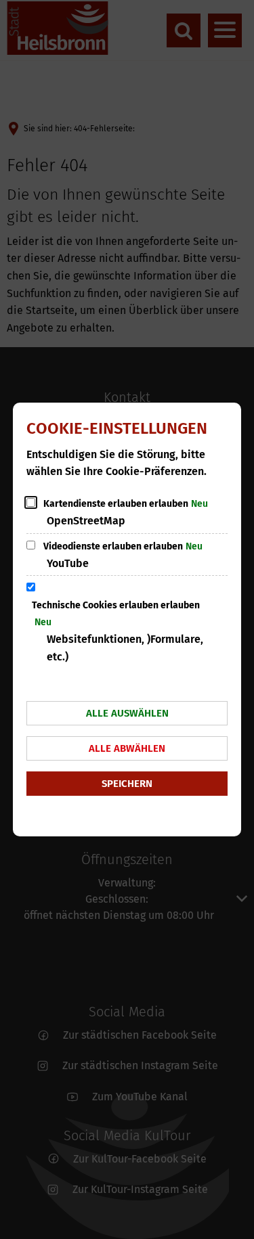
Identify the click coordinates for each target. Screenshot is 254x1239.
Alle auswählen (127, 713)
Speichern (127, 784)
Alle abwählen (127, 748)
